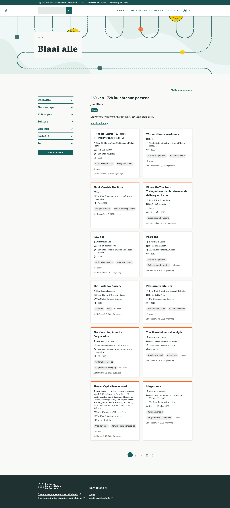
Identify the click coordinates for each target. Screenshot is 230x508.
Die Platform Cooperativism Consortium (59, 2)
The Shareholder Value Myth (164, 332)
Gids (83, 2)
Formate (43, 136)
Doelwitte (44, 100)
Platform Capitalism (159, 286)
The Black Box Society (107, 286)
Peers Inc (152, 237)
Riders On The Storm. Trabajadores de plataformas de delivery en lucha (166, 191)
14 (147, 454)
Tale (40, 143)
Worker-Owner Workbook (162, 134)
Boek (95, 110)
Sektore (43, 122)
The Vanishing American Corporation (109, 334)
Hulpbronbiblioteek (97, 2)
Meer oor (159, 10)
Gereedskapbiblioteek (118, 2)
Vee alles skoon (98, 123)
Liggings (43, 129)
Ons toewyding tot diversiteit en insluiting (60, 498)
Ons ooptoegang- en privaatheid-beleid (58, 494)
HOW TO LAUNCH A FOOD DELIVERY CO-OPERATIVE (110, 136)
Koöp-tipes (45, 114)
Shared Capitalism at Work (111, 386)
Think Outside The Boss (108, 187)
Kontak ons (96, 487)
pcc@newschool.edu (99, 498)
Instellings (173, 10)
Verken (120, 10)
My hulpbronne (139, 10)
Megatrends (154, 386)
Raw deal (99, 237)
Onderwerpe (46, 107)
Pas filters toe (55, 152)
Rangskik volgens (183, 90)
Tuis (39, 37)
